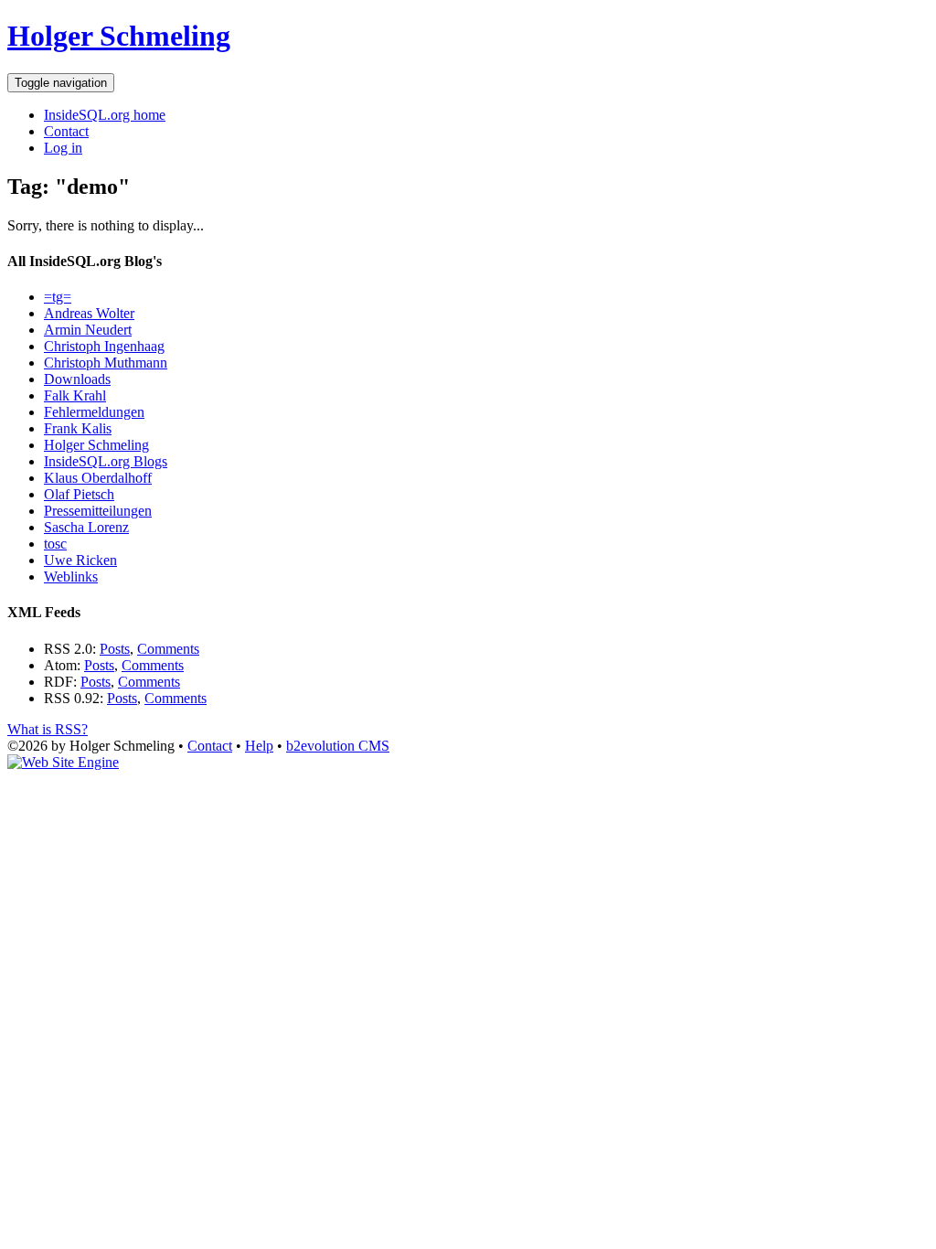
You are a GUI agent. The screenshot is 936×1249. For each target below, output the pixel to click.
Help (259, 745)
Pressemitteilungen (98, 510)
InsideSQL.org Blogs (105, 461)
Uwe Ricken (80, 560)
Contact (66, 131)
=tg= (57, 296)
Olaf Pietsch (79, 494)
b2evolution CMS (337, 745)
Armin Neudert (88, 329)
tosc (55, 543)
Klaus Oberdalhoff (98, 478)
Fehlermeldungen (94, 412)
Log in (63, 147)
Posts (115, 649)
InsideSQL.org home (104, 115)
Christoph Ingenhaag (104, 346)
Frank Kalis (78, 428)
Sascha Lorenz (86, 527)
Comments (168, 649)
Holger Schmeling (118, 35)
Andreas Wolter (89, 313)
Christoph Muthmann (105, 362)
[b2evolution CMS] (63, 762)
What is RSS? (47, 729)
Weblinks (71, 576)
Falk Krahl (75, 395)
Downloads (77, 379)
